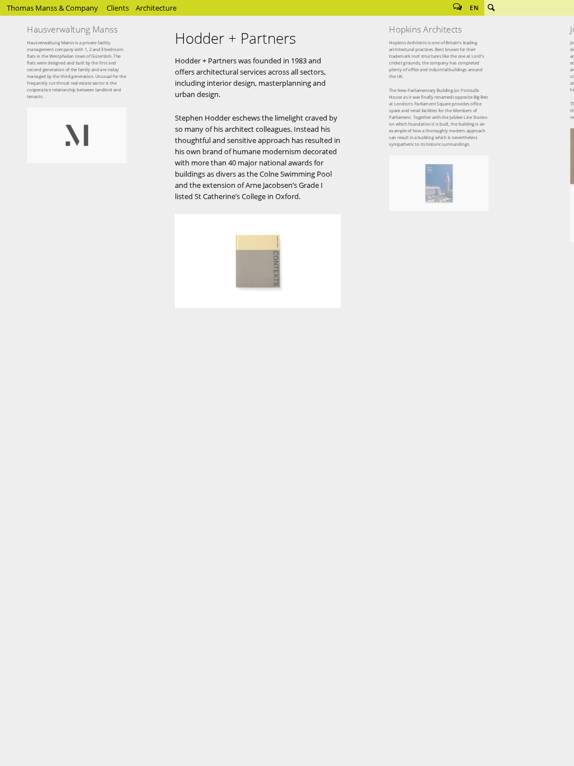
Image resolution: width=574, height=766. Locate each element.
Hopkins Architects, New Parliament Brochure (439, 183)
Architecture (156, 8)
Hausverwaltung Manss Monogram (77, 135)
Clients (118, 8)
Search (491, 8)
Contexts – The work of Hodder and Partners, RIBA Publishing (257, 261)
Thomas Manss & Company (52, 8)
